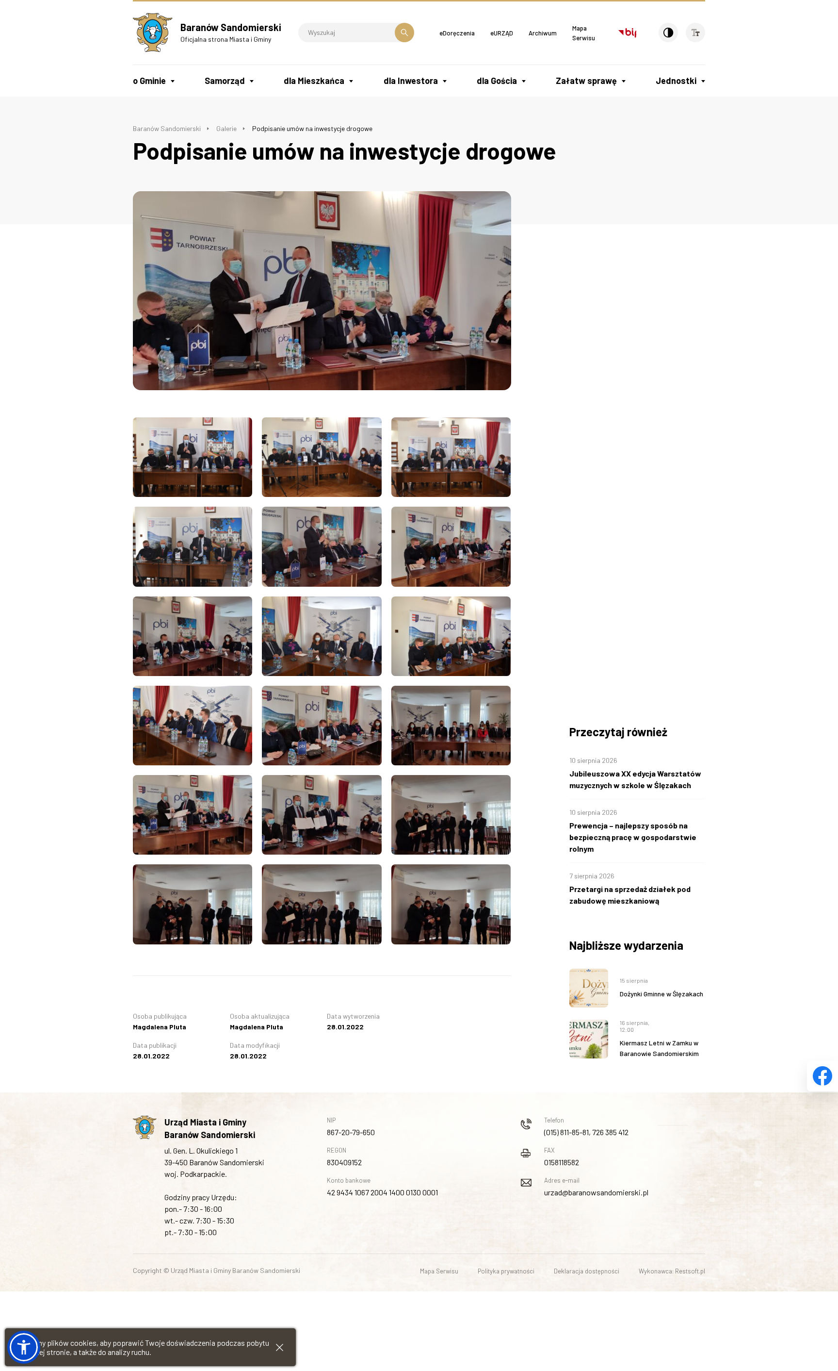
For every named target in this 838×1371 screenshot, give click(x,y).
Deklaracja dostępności (586, 1271)
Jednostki (676, 80)
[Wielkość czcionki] (695, 32)
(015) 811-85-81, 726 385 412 (586, 1132)
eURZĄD (501, 33)
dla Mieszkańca (314, 80)
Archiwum (543, 33)
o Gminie (149, 80)
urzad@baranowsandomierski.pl (596, 1192)
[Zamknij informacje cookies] (279, 1347)
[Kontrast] (668, 32)
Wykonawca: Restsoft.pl (672, 1271)
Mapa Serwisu (439, 1271)
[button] (24, 1347)
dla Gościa (497, 80)
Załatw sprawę (586, 80)
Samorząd (225, 80)
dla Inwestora (411, 80)
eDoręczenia (457, 33)
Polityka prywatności (506, 1271)
